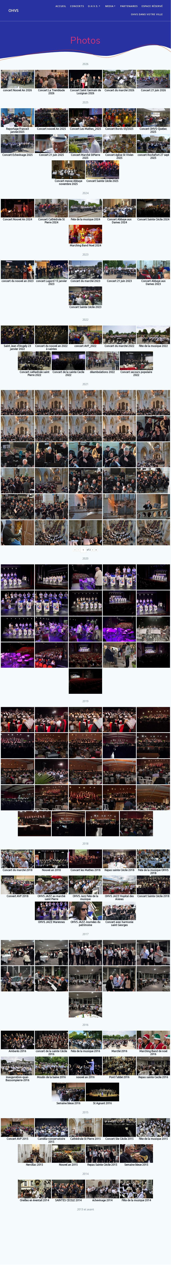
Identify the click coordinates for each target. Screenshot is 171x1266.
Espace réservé (152, 6)
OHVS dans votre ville (147, 14)
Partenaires (129, 6)
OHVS (14, 10)
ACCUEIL (61, 6)
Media (109, 6)
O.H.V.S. (93, 6)
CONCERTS (77, 6)
